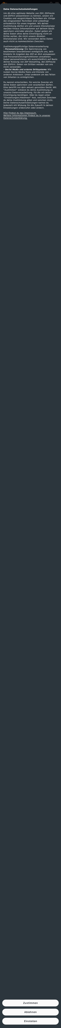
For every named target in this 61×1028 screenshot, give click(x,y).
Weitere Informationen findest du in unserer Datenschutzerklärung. (26, 116)
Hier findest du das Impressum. (20, 113)
